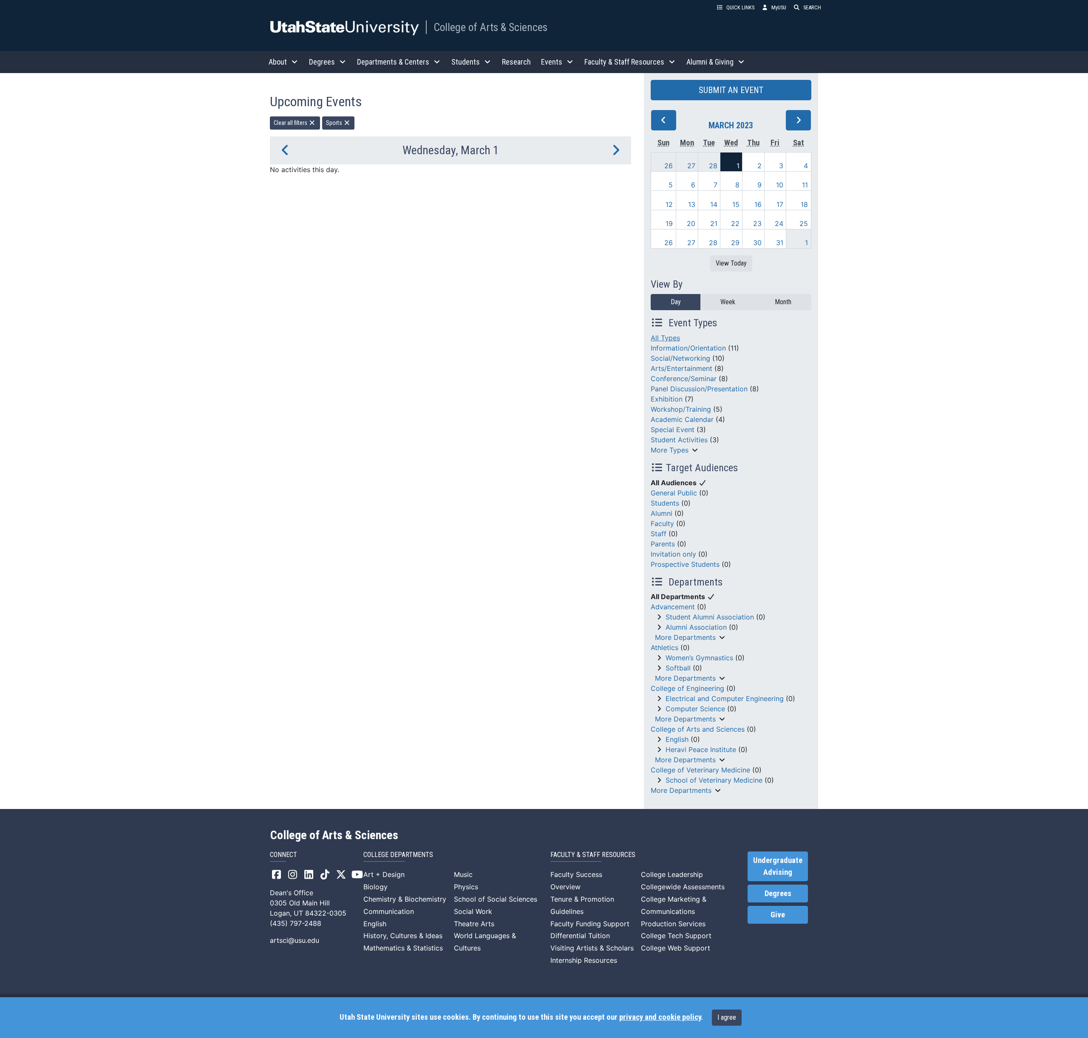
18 (804, 204)
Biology (375, 886)
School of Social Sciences (495, 899)
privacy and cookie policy (660, 1017)
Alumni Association (696, 627)
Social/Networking (680, 358)
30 (757, 242)
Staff (658, 533)
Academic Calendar (682, 419)
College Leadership (672, 874)
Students (665, 503)
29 (735, 242)
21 (713, 223)
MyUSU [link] (778, 7)
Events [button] (551, 61)
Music (463, 874)
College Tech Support (676, 935)
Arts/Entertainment (681, 368)
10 (779, 185)
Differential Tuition (580, 935)
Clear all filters (291, 122)
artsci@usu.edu (294, 940)
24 (779, 223)
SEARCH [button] (812, 7)
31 (779, 242)
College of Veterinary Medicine (700, 770)
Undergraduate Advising (777, 866)
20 (691, 223)
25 (803, 223)
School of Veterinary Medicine (714, 780)
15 (736, 204)
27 (691, 165)
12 (669, 204)
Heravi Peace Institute (701, 749)
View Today (731, 263)
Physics (466, 886)
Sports (334, 122)
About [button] (278, 61)
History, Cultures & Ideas (402, 935)
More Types (669, 450)
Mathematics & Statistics (403, 948)
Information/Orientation (688, 348)
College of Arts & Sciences (490, 27)
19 (669, 223)
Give (778, 914)
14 (713, 204)
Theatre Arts (474, 923)
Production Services (673, 923)
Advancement (673, 606)
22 (735, 223)
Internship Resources (583, 960)
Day (676, 302)
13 (691, 204)
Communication (388, 911)
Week (727, 302)
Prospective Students (685, 564)
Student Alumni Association (710, 617)
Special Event (672, 429)
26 (668, 165)
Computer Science (695, 708)
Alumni (661, 513)
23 (757, 223)
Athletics (664, 647)
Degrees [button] (322, 61)
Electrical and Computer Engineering (725, 698)
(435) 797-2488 (295, 923)
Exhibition (667, 399)
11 (805, 185)
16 (758, 204)
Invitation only (673, 554)
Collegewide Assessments (683, 886)
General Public (674, 493)
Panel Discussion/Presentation (699, 389)
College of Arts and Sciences (698, 729)
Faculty (662, 523)
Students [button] (465, 61)
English (677, 739)
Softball (678, 668)
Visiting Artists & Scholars (592, 948)
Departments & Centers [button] (393, 61)
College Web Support (675, 948)
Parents (663, 544)
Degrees (778, 893)
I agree (726, 1017)
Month (783, 302)
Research (516, 61)
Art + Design (384, 874)
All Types (665, 338)
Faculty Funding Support (589, 923)
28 (713, 165)
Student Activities (679, 440)
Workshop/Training (681, 409)
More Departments (685, 637)
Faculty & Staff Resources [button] (624, 61)
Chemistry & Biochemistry (404, 899)
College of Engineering (687, 688)
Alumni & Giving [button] (710, 61)
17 (779, 204)
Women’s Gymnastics (699, 657)
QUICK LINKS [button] (740, 7)
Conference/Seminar (684, 378)
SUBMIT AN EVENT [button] (731, 90)
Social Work (473, 911)
